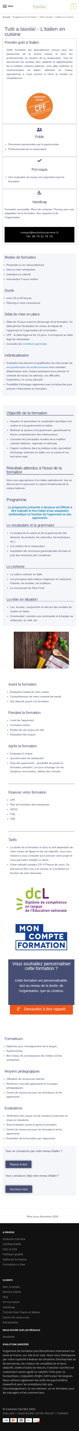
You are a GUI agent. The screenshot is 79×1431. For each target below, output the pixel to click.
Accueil (6, 17)
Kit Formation (11, 1302)
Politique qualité (13, 1254)
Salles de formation (15, 1259)
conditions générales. (35, 343)
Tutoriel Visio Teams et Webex (21, 1312)
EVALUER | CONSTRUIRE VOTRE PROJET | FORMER (35, 1413)
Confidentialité (12, 1244)
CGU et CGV (10, 1249)
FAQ (5, 1297)
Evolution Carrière (14, 1239)
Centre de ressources (16, 1317)
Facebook (9, 1336)
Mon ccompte (11, 1287)
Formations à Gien (14, 1264)
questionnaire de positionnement (29, 367)
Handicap (9, 1307)
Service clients (12, 1292)
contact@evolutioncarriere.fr (40, 232)
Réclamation (10, 1322)
